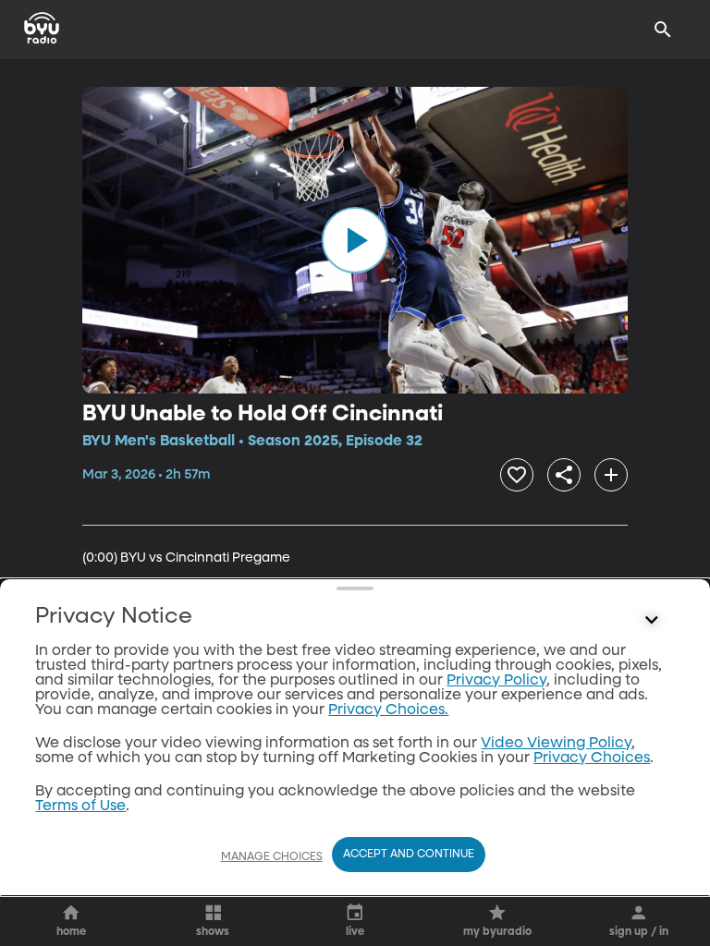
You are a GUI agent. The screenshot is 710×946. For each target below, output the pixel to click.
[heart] (516, 474)
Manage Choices (272, 857)
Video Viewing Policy (556, 743)
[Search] (663, 29)
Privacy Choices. (388, 710)
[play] (355, 240)
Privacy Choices (591, 758)
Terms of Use (80, 806)
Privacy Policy (496, 680)
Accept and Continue (408, 854)
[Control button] (652, 621)
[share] (564, 474)
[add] (611, 474)
